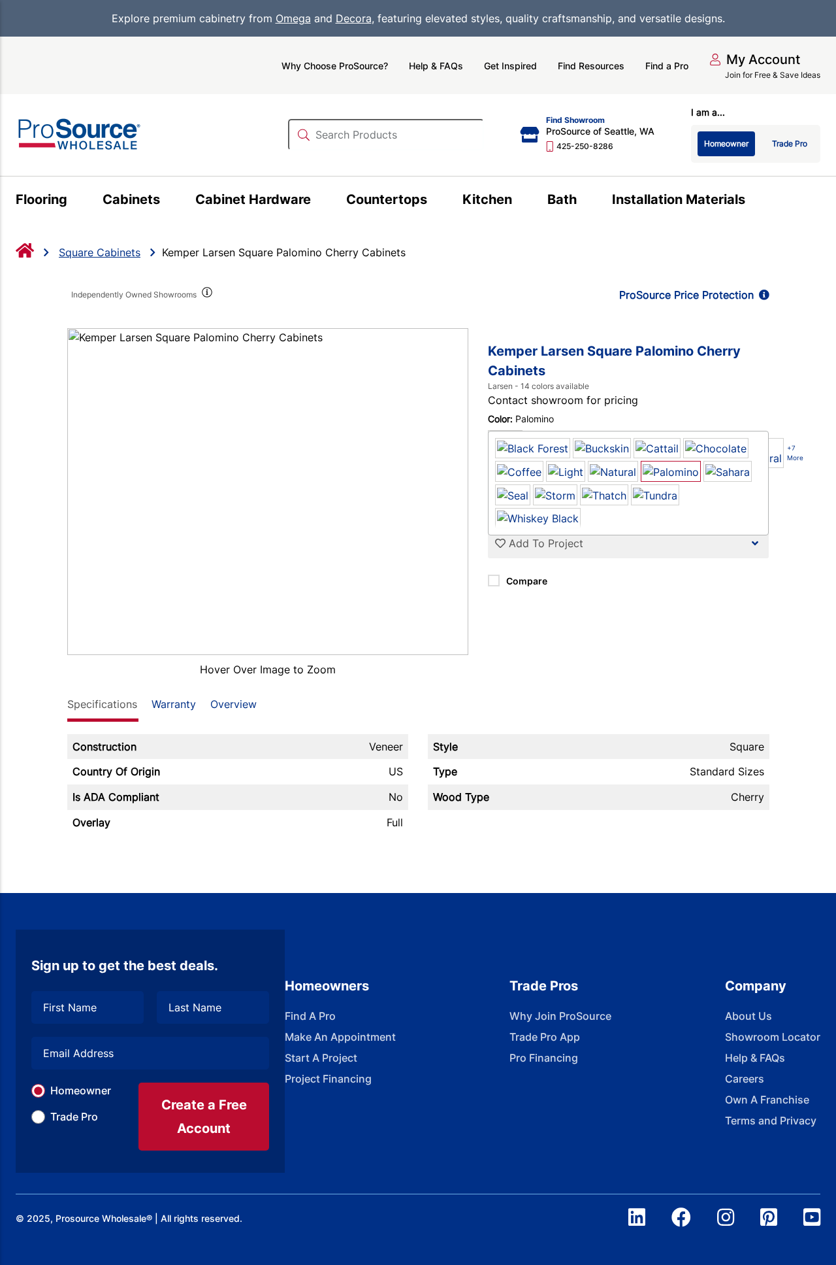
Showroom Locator (772, 1036)
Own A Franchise (767, 1099)
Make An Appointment (340, 1036)
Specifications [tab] (102, 704)
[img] (206, 295)
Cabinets (131, 199)
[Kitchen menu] (519, 201)
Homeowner (80, 1090)
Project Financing (328, 1078)
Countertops (386, 199)
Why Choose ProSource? (334, 65)
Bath (562, 199)
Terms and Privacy (770, 1120)
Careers (744, 1078)
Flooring (41, 199)
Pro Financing (543, 1057)
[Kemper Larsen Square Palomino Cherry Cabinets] (268, 491)
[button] (754, 59)
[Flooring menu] (75, 201)
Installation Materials (678, 199)
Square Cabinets (99, 252)
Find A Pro (310, 1015)
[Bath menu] (584, 201)
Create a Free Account (204, 1116)
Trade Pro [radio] (789, 143)
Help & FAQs (436, 65)
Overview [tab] (233, 704)
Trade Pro (74, 1116)
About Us (748, 1015)
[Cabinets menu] (167, 201)
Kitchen (487, 199)
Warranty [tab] (174, 704)
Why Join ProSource (560, 1015)
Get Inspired (510, 65)
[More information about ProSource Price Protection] (761, 294)
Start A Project (321, 1057)
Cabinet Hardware (253, 199)
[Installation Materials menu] (752, 201)
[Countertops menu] (434, 201)
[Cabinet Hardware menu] (318, 201)
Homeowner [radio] (726, 143)
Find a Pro (666, 65)
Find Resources (591, 65)
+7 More (795, 453)
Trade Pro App (544, 1036)
